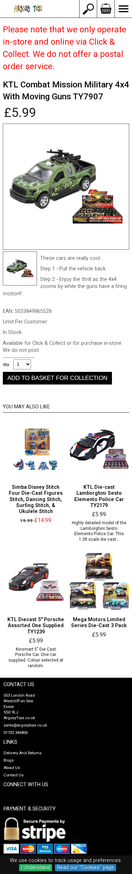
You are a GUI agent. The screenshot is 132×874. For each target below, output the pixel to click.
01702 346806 (16, 733)
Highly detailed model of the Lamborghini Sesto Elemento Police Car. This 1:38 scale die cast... (99, 531)
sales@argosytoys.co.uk (25, 725)
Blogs (9, 760)
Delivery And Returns (23, 753)
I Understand (35, 867)
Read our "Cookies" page (85, 867)
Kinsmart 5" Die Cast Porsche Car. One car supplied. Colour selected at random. (35, 658)
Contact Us (14, 775)
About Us (12, 768)
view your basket (105, 9)
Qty (6, 365)
